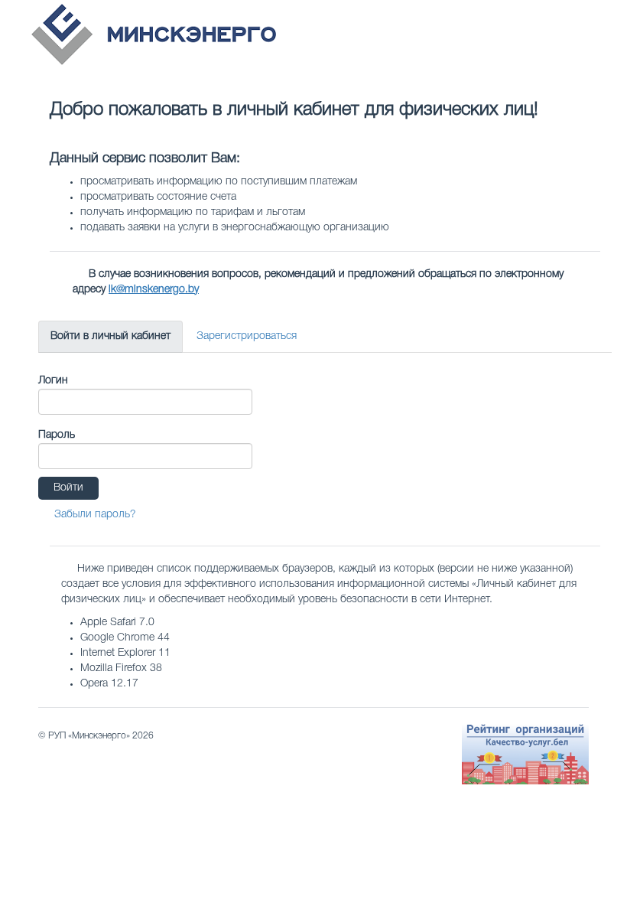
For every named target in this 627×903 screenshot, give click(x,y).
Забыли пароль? (95, 515)
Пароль (56, 435)
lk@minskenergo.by (154, 290)
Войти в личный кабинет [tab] (110, 336)
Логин (53, 381)
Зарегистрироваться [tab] (247, 336)
